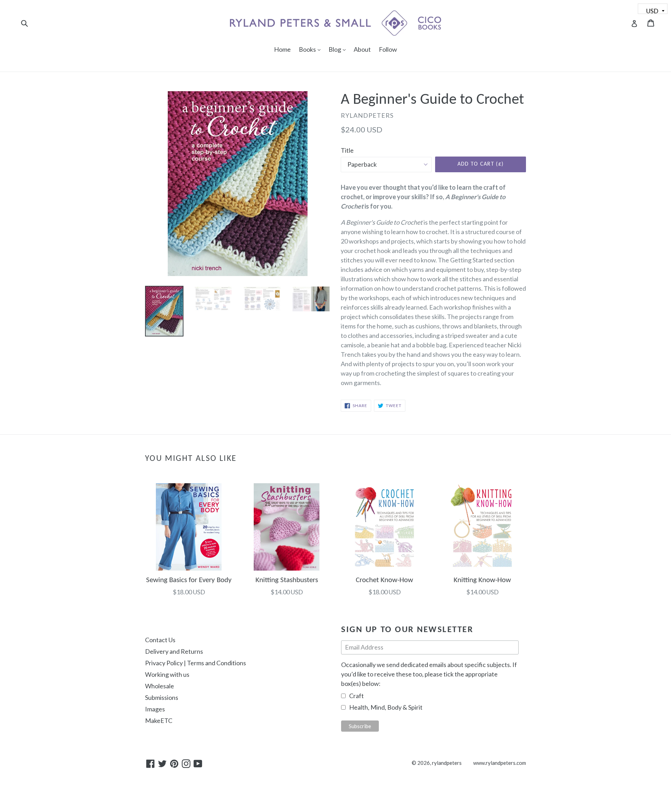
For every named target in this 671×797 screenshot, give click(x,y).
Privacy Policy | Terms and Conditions (195, 663)
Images (155, 709)
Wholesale (159, 686)
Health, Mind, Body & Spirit (386, 707)
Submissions (161, 697)
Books (311, 49)
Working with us (167, 674)
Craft (356, 696)
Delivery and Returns (174, 651)
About (362, 49)
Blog (339, 49)
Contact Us (160, 640)
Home (282, 49)
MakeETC (158, 720)
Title (347, 150)
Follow (388, 49)
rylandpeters (447, 763)
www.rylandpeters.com (499, 763)
